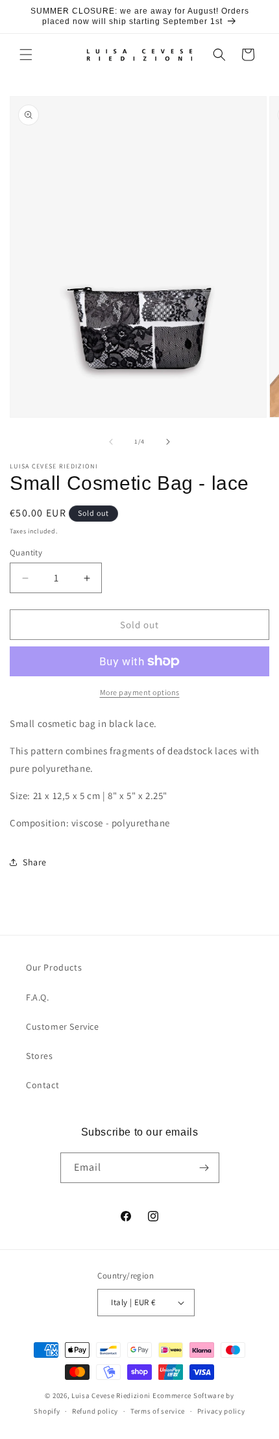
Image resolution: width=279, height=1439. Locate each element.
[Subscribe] (204, 1167)
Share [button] (35, 862)
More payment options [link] (140, 692)
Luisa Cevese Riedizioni (111, 1395)
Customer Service (62, 1026)
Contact (42, 1085)
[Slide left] (111, 441)
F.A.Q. (37, 997)
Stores (39, 1056)
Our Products (54, 967)
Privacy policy (221, 1411)
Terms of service (157, 1411)
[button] (26, 54)
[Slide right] (168, 441)
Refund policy (95, 1411)
